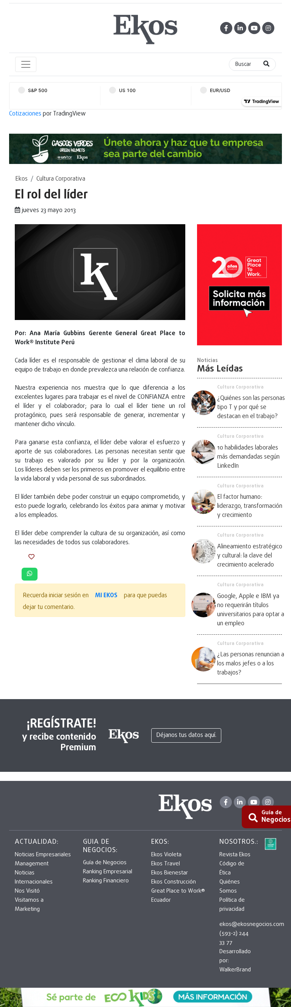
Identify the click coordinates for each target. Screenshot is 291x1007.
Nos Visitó (27, 891)
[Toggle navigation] (25, 64)
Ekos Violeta (166, 855)
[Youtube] (254, 28)
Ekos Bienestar (169, 873)
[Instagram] (268, 28)
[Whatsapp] (30, 574)
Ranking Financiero (106, 881)
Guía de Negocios (105, 863)
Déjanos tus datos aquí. (186, 735)
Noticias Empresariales (43, 855)
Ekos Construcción (173, 882)
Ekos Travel (165, 864)
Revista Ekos (234, 855)
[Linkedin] (240, 28)
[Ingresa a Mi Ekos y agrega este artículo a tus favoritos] (31, 557)
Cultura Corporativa (60, 179)
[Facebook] (226, 28)
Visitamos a (29, 900)
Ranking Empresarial (107, 872)
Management (31, 864)
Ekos (21, 179)
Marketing (27, 909)
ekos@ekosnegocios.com (251, 924)
